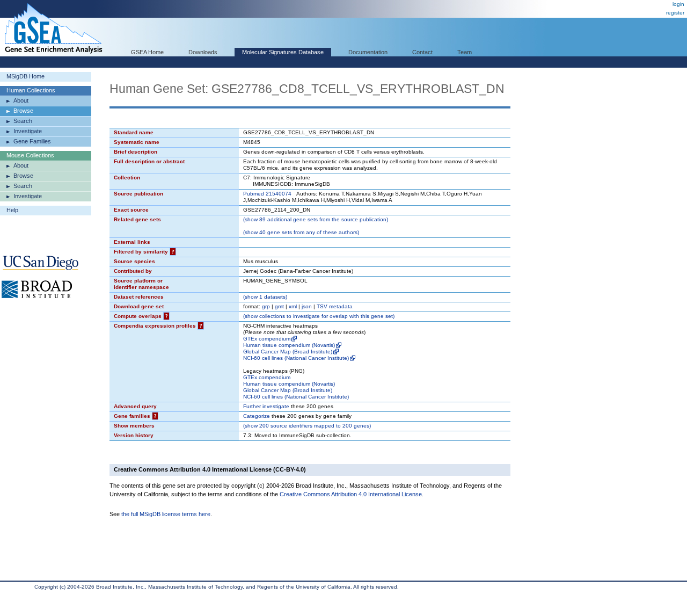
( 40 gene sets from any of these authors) (301, 232)
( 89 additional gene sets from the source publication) (315, 219)
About (20, 100)
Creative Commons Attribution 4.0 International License (351, 494)
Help (12, 210)
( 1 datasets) (265, 297)
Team (464, 52)
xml (293, 306)
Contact (422, 52)
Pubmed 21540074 (267, 194)
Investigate (27, 131)
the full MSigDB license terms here (165, 514)
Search (22, 121)
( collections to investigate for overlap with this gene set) (318, 316)
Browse (23, 110)
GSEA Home (147, 52)
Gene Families (32, 141)
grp (266, 306)
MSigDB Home (25, 76)
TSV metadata (335, 306)
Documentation (368, 52)
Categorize (256, 416)
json (307, 306)
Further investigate (266, 406)
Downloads (202, 52)
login (678, 4)
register (675, 13)
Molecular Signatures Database (283, 52)
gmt (279, 306)
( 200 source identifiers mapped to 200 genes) (307, 426)
